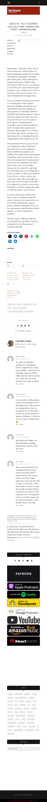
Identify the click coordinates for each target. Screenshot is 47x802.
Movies (10, 712)
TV (37, 726)
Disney (21, 701)
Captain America (21, 697)
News (30, 712)
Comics (10, 701)
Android (27, 694)
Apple (34, 694)
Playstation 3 (21, 715)
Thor (24, 726)
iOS (29, 705)
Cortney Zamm (24, 331)
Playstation (27, 304)
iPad (33, 705)
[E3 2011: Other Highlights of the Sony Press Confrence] (29, 268)
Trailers (31, 726)
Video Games (29, 311)
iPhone (10, 708)
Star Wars (30, 722)
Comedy (31, 697)
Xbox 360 (11, 733)
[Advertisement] (23, 666)
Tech (18, 726)
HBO (16, 705)
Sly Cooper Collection (15, 311)
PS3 (35, 304)
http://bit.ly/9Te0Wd (27, 537)
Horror (22, 705)
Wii (38, 730)
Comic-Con (11, 304)
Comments (23, 320)
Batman (10, 697)
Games (19, 304)
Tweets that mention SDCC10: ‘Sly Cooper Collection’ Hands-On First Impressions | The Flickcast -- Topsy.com (23, 518)
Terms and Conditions (18, 800)
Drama (28, 701)
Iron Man (18, 708)
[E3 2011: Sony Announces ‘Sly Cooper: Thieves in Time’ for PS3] (13, 268)
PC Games (11, 715)
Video (10, 730)
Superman (11, 726)
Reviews (10, 719)
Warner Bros (29, 730)
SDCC (9, 308)
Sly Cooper (23, 308)
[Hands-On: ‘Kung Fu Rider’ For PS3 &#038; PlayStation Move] (13, 286)
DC (16, 701)
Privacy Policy (32, 800)
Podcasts (31, 715)
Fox (34, 701)
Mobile (34, 708)
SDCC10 (15, 308)
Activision (18, 694)
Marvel (26, 708)
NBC (16, 712)
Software (31, 719)
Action (10, 694)
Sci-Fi (17, 719)
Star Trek (21, 722)
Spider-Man (12, 722)
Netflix (22, 712)
